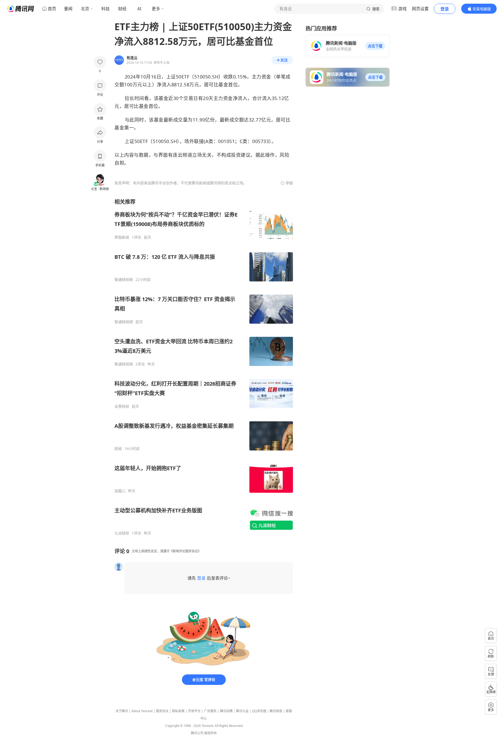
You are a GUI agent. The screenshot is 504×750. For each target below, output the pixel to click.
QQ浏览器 (259, 711)
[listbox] (203, 367)
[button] (375, 46)
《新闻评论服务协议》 (185, 551)
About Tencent (142, 711)
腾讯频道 (276, 711)
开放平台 (194, 711)
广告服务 (210, 711)
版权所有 (210, 733)
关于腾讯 (122, 711)
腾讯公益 (242, 711)
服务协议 (162, 711)
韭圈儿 (119, 491)
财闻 (118, 448)
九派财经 (121, 533)
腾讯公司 (197, 733)
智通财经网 (123, 279)
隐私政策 (178, 711)
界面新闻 (121, 237)
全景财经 (121, 406)
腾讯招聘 (226, 711)
